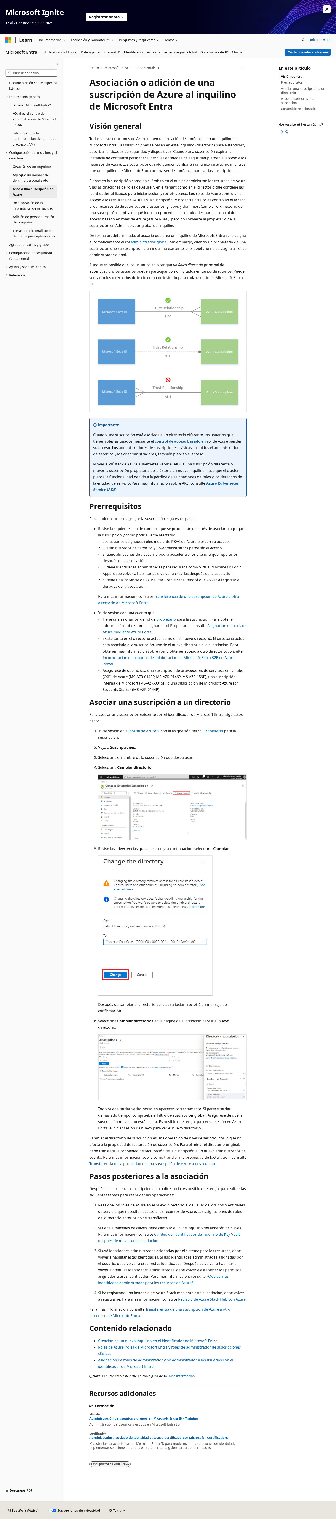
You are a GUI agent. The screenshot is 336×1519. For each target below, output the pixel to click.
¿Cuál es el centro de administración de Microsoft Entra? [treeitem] (34, 119)
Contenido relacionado (298, 108)
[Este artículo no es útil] (287, 132)
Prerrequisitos (292, 82)
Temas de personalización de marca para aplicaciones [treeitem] (34, 233)
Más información (182, 1376)
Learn (94, 68)
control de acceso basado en (180, 441)
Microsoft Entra (116, 68)
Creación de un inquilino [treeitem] (32, 166)
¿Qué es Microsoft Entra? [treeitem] (32, 105)
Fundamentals (145, 68)
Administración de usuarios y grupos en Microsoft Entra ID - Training (143, 1418)
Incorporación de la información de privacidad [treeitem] (33, 206)
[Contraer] (57, 64)
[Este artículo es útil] (281, 132)
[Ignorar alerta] (327, 9)
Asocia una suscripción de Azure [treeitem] (33, 192)
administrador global (149, 241)
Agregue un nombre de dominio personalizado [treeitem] (31, 178)
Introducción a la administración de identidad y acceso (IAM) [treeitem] (34, 138)
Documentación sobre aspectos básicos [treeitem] (33, 86)
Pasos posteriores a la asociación (297, 100)
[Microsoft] (8, 40)
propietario (166, 619)
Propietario (213, 730)
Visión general (292, 76)
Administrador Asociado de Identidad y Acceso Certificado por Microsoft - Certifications (158, 1438)
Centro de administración (308, 52)
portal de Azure (142, 730)
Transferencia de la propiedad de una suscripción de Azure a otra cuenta (152, 1163)
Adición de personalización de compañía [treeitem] (33, 220)
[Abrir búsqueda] (303, 40)
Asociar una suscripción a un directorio (303, 90)
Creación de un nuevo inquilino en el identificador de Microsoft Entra (157, 1340)
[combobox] (31, 73)
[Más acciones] (243, 68)
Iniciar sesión (320, 39)
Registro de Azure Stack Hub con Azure (212, 1299)
